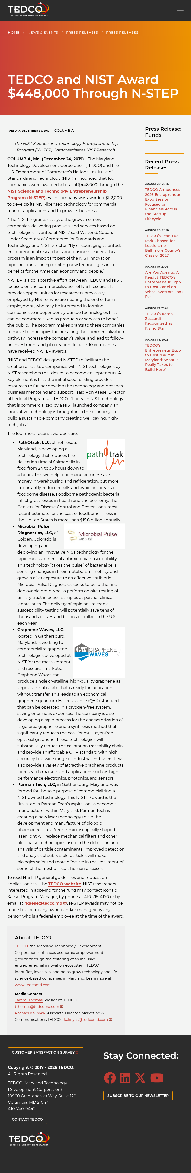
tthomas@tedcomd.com (37, 1006)
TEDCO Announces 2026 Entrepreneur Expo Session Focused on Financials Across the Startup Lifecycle (163, 204)
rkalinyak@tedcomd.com (85, 1019)
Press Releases (82, 32)
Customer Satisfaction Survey (43, 1052)
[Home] (28, 10)
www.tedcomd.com (33, 985)
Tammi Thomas (29, 1000)
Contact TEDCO (27, 1119)
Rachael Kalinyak (30, 1013)
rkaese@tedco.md (43, 903)
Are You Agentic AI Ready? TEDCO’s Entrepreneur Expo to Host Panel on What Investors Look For (164, 284)
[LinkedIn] (126, 1078)
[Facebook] (111, 1078)
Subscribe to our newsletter (138, 1095)
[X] (141, 1078)
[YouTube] (158, 1078)
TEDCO (21, 946)
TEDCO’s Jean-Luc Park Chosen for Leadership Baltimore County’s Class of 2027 (163, 245)
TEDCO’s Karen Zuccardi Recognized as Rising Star (159, 321)
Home (14, 32)
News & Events (43, 32)
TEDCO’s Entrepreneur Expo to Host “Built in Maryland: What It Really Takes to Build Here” (163, 357)
